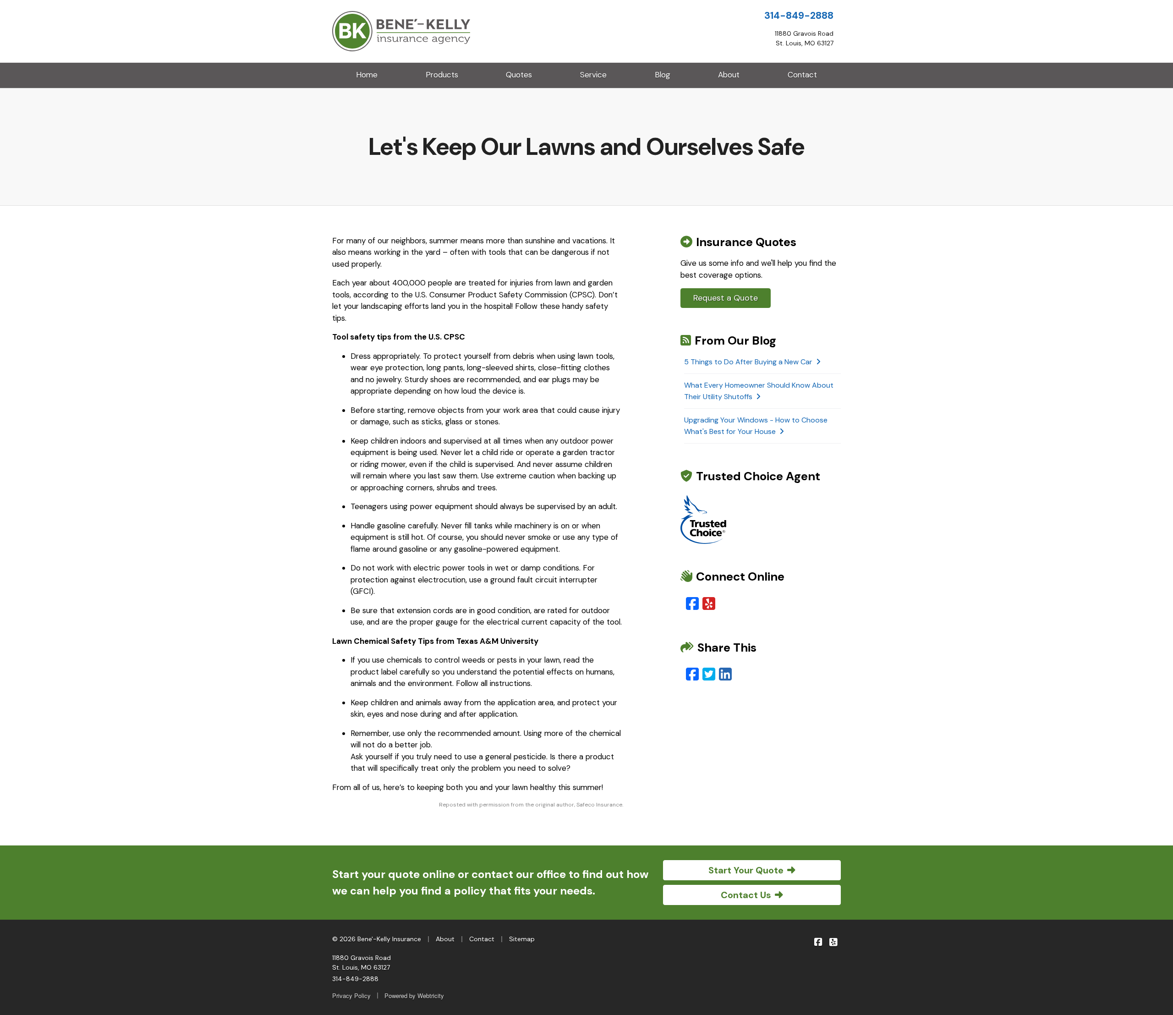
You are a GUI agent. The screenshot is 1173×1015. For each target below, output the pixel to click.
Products (442, 75)
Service (593, 75)
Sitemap (522, 939)
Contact (802, 75)
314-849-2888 (798, 15)
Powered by (414, 995)
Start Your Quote (746, 870)
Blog (662, 75)
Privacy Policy (351, 995)
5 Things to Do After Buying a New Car (748, 362)
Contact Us (746, 895)
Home (367, 75)
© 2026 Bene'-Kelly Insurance (376, 939)
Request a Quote (725, 297)
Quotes (519, 75)
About (729, 75)
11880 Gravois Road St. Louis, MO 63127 (361, 962)
